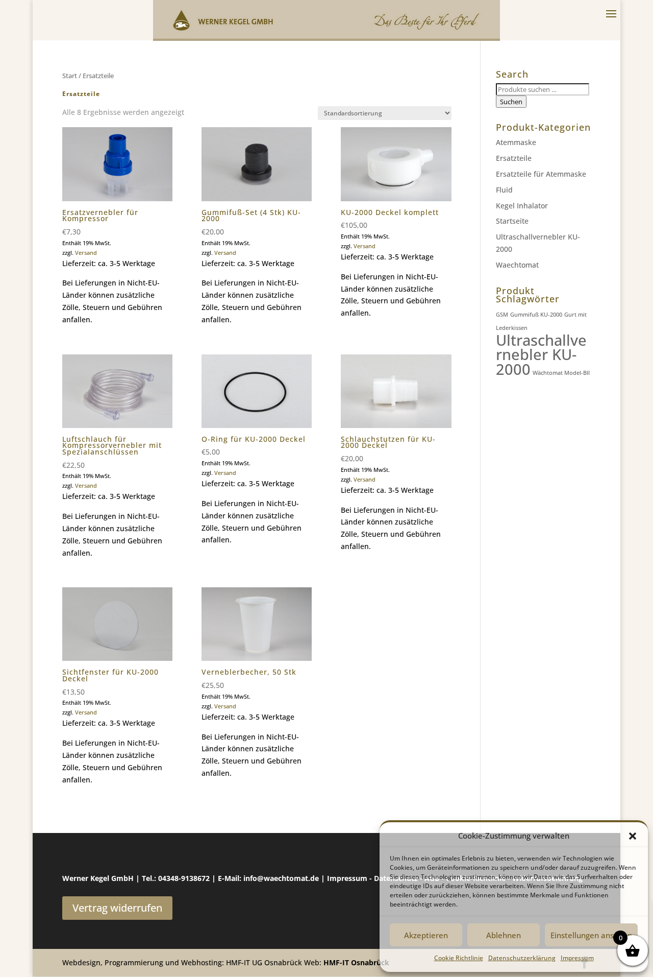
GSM (502, 314)
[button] (632, 836)
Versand (86, 252)
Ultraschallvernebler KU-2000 (541, 355)
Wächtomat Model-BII (561, 372)
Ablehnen (503, 935)
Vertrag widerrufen (117, 908)
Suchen (511, 101)
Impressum (577, 958)
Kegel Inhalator (522, 205)
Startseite (512, 221)
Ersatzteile (514, 158)
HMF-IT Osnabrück (356, 962)
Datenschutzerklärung (522, 958)
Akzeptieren (426, 935)
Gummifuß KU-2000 (536, 314)
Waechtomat (517, 265)
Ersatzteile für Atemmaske (541, 174)
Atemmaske (516, 142)
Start (69, 75)
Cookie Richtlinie (458, 958)
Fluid (504, 190)
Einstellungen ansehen (591, 935)
